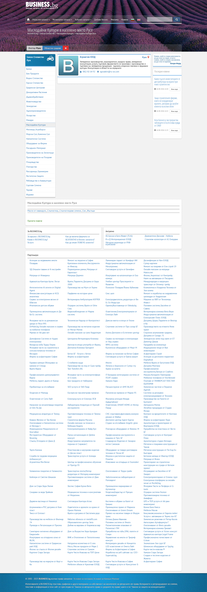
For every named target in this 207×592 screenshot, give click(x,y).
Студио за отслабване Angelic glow (122, 423)
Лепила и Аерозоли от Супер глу (121, 365)
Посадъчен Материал (36, 148)
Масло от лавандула (36, 210)
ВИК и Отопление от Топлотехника (84, 537)
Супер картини (150, 263)
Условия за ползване (83, 578)
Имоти (109, 362)
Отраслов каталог (40, 19)
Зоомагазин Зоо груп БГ (155, 543)
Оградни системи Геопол (155, 492)
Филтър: (34, 48)
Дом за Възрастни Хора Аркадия (82, 531)
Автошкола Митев (152, 405)
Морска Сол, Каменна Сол (38, 134)
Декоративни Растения (36, 92)
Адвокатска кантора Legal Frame (158, 534)
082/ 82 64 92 (88, 71)
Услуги (30, 242)
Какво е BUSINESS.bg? (37, 239)
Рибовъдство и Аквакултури (38, 180)
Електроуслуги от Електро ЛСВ (82, 398)
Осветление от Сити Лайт (41, 398)
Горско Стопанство (34, 83)
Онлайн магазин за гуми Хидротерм (84, 332)
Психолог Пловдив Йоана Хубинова (122, 287)
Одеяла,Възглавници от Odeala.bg (121, 305)
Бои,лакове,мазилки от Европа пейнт (160, 513)
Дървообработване (35, 97)
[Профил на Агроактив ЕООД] (68, 65)
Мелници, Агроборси (35, 129)
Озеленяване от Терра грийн (119, 471)
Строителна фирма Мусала (80, 420)
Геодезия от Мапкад (39, 392)
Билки (29, 69)
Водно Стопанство (34, 78)
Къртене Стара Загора (40, 552)
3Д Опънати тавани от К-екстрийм (45, 269)
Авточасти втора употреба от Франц (84, 344)
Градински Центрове (35, 87)
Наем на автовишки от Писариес (158, 278)
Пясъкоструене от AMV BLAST (119, 387)
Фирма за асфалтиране (78, 356)
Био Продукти (32, 73)
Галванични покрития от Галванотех (46, 471)
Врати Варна (35, 368)
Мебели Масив (150, 510)
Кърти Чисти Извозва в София (119, 561)
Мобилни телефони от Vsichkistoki (159, 377)
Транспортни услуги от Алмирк (82, 456)
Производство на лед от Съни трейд (84, 365)
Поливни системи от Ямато (118, 522)
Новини (124, 19)
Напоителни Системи (36, 138)
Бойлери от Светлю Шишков (43, 477)
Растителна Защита (35, 176)
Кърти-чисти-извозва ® (154, 549)
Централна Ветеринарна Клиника (83, 338)
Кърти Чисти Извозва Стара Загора (83, 561)
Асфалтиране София (153, 561)
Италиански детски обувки (42, 305)
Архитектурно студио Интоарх (158, 441)
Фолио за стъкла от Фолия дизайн (45, 549)
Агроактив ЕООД (87, 56)
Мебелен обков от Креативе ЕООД (83, 564)
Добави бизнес (101, 19)
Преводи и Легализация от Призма (46, 525)
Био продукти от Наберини (80, 380)
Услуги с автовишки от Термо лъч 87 (160, 516)
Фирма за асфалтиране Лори (157, 420)
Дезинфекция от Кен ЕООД (156, 260)
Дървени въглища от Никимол (43, 501)
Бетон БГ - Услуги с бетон (79, 353)
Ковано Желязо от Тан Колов (43, 420)
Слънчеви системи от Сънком (81, 549)
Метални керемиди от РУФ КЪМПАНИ (118, 243)
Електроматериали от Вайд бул (82, 429)
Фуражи (30, 194)
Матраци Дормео (75, 275)
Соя (84, 210)
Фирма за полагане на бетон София (122, 353)
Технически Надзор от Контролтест (84, 320)
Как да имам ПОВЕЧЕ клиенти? (79, 242)
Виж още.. (175, 89)
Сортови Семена (33, 185)
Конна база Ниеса (152, 507)
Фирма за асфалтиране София (43, 356)
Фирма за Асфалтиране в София (120, 549)
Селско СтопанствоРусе (35, 59)
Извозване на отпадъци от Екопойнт (122, 462)
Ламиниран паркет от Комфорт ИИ (121, 260)
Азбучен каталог (82, 19)
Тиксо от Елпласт (37, 513)
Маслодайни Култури (36, 125)
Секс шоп (110, 293)
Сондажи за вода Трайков (41, 492)
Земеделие (31, 106)
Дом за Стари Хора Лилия (41, 486)
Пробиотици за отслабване (42, 387)
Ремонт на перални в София (80, 260)
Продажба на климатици (155, 344)
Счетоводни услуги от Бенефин (120, 269)
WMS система (112, 344)
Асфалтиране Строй (153, 353)
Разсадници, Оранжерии (37, 171)
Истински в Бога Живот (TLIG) (119, 236)
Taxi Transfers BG (75, 368)
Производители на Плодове (39, 157)
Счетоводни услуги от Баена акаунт (122, 356)
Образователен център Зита (80, 522)
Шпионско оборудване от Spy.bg (158, 546)
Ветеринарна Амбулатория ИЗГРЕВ (84, 299)
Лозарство (31, 115)
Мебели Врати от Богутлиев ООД (159, 362)
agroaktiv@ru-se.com (109, 71)
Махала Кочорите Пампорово (157, 374)
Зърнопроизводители (36, 110)
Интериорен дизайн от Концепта (121, 543)
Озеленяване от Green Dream (119, 510)
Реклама (114, 19)
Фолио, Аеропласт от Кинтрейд (158, 275)
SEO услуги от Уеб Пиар (78, 387)
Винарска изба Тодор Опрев (42, 344)
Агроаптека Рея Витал (40, 462)
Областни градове (52, 48)
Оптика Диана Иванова (116, 519)
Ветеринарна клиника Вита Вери (159, 311)
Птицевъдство (32, 162)
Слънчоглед (52, 210)
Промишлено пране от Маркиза (120, 507)
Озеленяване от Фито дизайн (157, 525)
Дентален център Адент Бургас (120, 420)
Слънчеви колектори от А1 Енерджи (161, 239)
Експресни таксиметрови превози (83, 392)
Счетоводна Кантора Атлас (80, 501)
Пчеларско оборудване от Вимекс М (122, 429)
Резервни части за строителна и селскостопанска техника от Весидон (44, 350)
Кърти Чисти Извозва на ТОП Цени (83, 552)
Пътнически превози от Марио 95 (121, 392)
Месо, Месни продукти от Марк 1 (83, 546)
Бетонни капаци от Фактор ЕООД (159, 456)
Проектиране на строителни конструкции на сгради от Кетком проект (159, 465)
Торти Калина (36, 450)
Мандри (29, 120)
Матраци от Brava (152, 459)
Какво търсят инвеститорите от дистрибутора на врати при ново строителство (167, 81)
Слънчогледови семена (70, 210)
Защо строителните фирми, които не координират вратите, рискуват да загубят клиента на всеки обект (166, 102)
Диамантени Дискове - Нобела (159, 236)
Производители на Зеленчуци (40, 152)
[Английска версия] (139, 20)
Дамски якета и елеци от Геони (120, 320)
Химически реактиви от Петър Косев (160, 519)
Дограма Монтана (152, 365)
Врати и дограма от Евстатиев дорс (84, 513)
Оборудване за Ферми (36, 143)
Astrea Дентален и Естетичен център (122, 332)
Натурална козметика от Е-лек (81, 543)
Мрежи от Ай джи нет (39, 332)
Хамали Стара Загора (153, 552)
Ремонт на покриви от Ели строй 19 (160, 266)
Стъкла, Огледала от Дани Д (42, 441)
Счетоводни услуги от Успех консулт (160, 531)
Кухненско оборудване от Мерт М (121, 347)
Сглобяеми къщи (75, 362)
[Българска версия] (133, 20)
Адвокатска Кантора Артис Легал (45, 281)
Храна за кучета (113, 368)
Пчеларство (31, 166)
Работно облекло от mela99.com (82, 519)
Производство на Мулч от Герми (82, 287)
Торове (29, 190)
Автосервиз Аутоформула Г (156, 522)
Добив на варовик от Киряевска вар (84, 525)
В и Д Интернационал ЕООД (118, 239)
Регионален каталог (62, 19)
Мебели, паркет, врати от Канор (44, 380)
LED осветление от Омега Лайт (120, 546)
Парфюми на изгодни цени (80, 293)
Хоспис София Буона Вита (79, 486)
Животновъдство (33, 101)
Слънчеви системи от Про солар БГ (122, 326)
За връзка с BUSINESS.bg (38, 236)
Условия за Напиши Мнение (106, 578)
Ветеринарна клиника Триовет (157, 528)
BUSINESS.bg (45, 578)
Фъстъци (91, 210)
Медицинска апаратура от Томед (44, 414)
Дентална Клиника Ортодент (81, 347)
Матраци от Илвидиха (40, 275)
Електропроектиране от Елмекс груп (160, 477)
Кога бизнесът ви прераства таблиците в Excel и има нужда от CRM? (167, 122)
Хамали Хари (112, 380)
